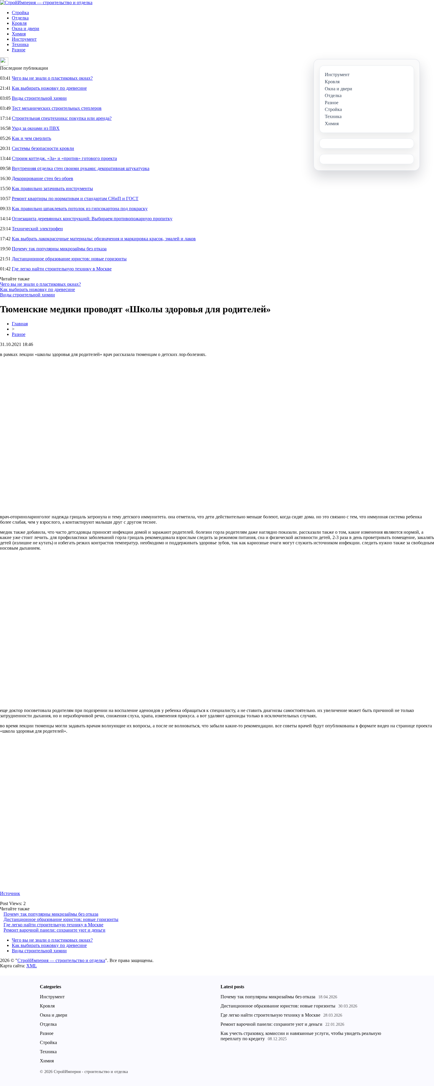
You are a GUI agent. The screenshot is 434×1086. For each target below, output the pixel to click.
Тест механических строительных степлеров (57, 108)
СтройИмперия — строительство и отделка (61, 960)
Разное (18, 49)
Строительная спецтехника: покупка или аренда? (62, 118)
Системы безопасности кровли (43, 148)
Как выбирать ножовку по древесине (49, 88)
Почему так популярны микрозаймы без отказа (59, 248)
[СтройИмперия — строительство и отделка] (46, 2)
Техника (20, 44)
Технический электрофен (37, 228)
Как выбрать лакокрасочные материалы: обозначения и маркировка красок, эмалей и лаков (104, 238)
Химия (19, 33)
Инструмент (24, 39)
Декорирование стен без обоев (42, 178)
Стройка (20, 12)
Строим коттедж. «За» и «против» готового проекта (64, 158)
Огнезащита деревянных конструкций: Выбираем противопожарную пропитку (92, 218)
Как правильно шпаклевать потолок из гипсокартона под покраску (80, 208)
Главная (20, 323)
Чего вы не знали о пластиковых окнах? (52, 78)
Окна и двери (25, 28)
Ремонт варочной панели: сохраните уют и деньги (54, 930)
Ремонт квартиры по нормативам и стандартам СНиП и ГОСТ (75, 198)
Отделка (20, 17)
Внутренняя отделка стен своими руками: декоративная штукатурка (80, 168)
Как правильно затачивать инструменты (52, 188)
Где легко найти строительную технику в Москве (62, 268)
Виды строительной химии (39, 98)
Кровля (19, 23)
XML (31, 965)
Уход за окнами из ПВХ (36, 128)
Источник (10, 893)
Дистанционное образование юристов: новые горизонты (69, 258)
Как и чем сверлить (31, 138)
